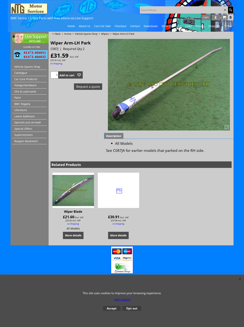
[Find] (230, 9)
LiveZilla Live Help (31, 47)
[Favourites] (79, 75)
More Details (122, 299)
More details (73, 235)
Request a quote (88, 87)
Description (113, 136)
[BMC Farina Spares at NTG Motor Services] (43, 8)
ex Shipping (56, 63)
